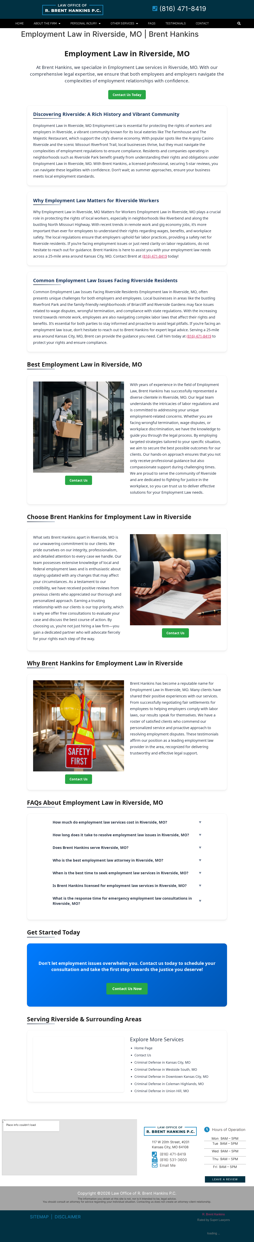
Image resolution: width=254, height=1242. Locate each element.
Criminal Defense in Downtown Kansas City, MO (171, 1076)
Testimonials (175, 23)
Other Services (122, 23)
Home (19, 23)
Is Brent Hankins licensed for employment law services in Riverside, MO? (120, 885)
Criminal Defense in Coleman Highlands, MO (169, 1084)
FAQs (151, 23)
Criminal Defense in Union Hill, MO (161, 1091)
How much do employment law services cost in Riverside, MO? (110, 822)
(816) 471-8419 (154, 256)
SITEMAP (39, 1216)
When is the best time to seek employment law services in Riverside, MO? (120, 872)
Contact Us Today (127, 94)
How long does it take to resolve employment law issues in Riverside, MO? (121, 834)
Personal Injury (83, 23)
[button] (239, 23)
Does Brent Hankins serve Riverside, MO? (90, 847)
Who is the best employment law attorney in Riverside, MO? (108, 860)
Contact (202, 23)
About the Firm (45, 23)
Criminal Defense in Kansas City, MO (162, 1062)
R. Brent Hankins (213, 1214)
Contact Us (79, 480)
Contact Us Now (127, 988)
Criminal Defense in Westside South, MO (165, 1069)
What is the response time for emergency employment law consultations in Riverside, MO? (122, 901)
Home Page (143, 1048)
